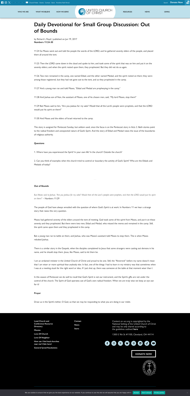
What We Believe (43, 12)
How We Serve (62, 12)
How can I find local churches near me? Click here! (46, 342)
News (76, 324)
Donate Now (176, 2)
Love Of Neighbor (42, 337)
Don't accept (146, 392)
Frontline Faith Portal (62, 2)
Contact (47, 2)
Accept (136, 392)
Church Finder (33, 2)
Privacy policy (159, 392)
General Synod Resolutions (45, 347)
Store (53, 2)
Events (42, 2)
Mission (37, 330)
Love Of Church (41, 333)
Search (166, 2)
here (135, 329)
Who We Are (23, 12)
